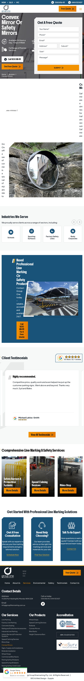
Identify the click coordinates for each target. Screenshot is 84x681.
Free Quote (66, 8)
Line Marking (6, 620)
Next (79, 222)
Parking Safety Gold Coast (11, 666)
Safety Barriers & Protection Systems (12, 635)
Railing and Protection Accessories (14, 628)
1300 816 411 (60, 2)
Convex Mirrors (7, 645)
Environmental (39, 583)
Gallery (51, 583)
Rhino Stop (5, 642)
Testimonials (62, 583)
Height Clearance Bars (37, 634)
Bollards (32, 626)
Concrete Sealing (8, 626)
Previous (74, 222)
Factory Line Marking (9, 623)
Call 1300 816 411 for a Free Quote (21, 330)
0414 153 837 (77, 2)
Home (4, 74)
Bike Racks (33, 631)
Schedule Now (13, 555)
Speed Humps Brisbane (10, 663)
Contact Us (71, 549)
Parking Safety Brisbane (10, 660)
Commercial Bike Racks (10, 657)
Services (11, 74)
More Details (12, 490)
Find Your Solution (42, 555)
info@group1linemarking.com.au (13, 605)
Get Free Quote (11, 66)
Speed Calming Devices (10, 639)
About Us (16, 583)
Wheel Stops (6, 654)
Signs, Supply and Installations (12, 648)
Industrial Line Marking (9, 631)
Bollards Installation (9, 651)
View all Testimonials (40, 434)
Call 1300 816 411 (14, 59)
